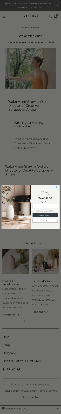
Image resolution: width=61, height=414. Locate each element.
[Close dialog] (57, 187)
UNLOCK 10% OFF (45, 215)
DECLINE (45, 220)
